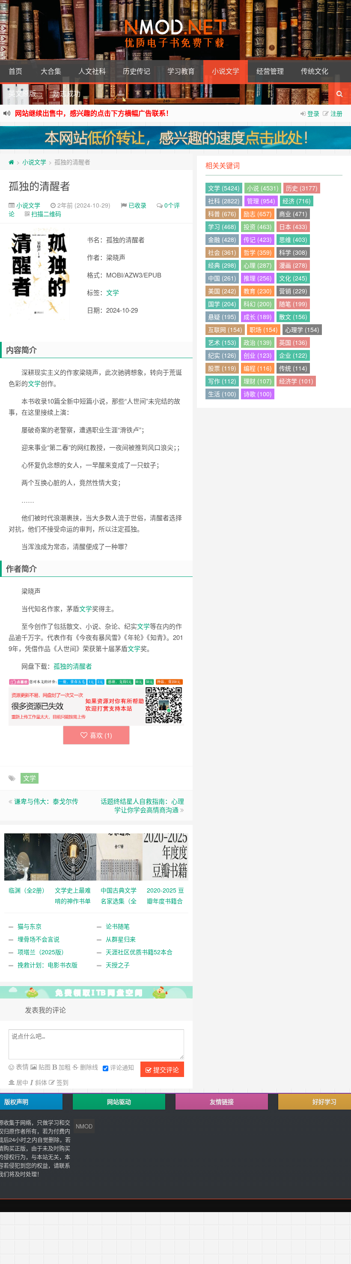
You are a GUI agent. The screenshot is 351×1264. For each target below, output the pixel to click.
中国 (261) (222, 278)
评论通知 (122, 1067)
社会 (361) (222, 252)
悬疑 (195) (222, 316)
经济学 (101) (296, 381)
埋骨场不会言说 (38, 939)
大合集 (51, 71)
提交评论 (165, 1069)
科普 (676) (222, 213)
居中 (21, 1082)
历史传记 (136, 71)
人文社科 (92, 71)
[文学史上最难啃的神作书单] (74, 856)
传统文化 (314, 71)
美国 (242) (222, 291)
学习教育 (181, 71)
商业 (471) (293, 213)
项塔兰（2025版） (42, 951)
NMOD (84, 1126)
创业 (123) (258, 355)
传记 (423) (258, 239)
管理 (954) (261, 200)
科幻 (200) (258, 303)
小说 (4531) (263, 188)
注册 (336, 113)
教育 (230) (258, 291)
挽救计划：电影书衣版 (47, 964)
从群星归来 (121, 939)
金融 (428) (222, 239)
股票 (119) (222, 368)
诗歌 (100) (258, 393)
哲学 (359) (258, 252)
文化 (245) (293, 278)
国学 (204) (222, 303)
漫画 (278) (293, 265)
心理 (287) (258, 265)
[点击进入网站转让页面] (175, 137)
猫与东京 (30, 926)
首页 (15, 71)
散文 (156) (293, 316)
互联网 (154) (225, 329)
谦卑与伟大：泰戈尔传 (46, 800)
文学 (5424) (224, 188)
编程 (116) (258, 368)
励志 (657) (258, 213)
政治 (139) (258, 342)
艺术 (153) (222, 342)
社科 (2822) (224, 200)
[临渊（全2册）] (27, 856)
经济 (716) (297, 200)
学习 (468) (222, 226)
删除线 (88, 1066)
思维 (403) (293, 239)
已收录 (137, 205)
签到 (61, 1082)
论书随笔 (118, 926)
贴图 (44, 1066)
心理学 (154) (302, 329)
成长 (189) (258, 316)
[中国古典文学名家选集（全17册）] (119, 856)
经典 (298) (222, 265)
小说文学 (225, 71)
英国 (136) (293, 342)
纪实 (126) (222, 355)
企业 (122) (293, 355)
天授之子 (118, 964)
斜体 (40, 1082)
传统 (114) (293, 368)
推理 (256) (258, 278)
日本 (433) (293, 226)
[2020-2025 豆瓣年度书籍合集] (166, 856)
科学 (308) (293, 252)
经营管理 (270, 71)
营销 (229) (293, 291)
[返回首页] (11, 161)
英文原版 (22, 93)
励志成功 (66, 93)
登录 (313, 113)
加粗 (64, 1066)
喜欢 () (101, 734)
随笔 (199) (293, 303)
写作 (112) (222, 381)
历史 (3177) (302, 188)
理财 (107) (258, 381)
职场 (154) (264, 329)
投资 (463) (258, 226)
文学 (112, 292)
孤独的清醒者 (39, 185)
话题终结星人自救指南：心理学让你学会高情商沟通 (142, 805)
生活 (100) (222, 393)
